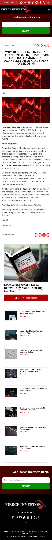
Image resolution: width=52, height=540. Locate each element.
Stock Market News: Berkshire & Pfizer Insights (32, 447)
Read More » (24, 316)
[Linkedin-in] (47, 2)
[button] (49, 9)
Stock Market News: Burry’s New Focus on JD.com (32, 313)
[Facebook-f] (40, 2)
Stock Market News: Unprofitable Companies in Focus (33, 409)
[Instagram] (36, 2)
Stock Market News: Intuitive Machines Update (31, 351)
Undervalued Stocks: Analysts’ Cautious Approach (31, 332)
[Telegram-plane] (25, 2)
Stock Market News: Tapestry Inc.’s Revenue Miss (33, 390)
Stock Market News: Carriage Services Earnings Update (31, 370)
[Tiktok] (32, 2)
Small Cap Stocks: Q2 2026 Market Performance (33, 428)
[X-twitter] (44, 2)
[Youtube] (29, 2)
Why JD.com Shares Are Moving (26, 205)
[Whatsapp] (21, 2)
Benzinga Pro (30, 209)
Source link (7, 225)
